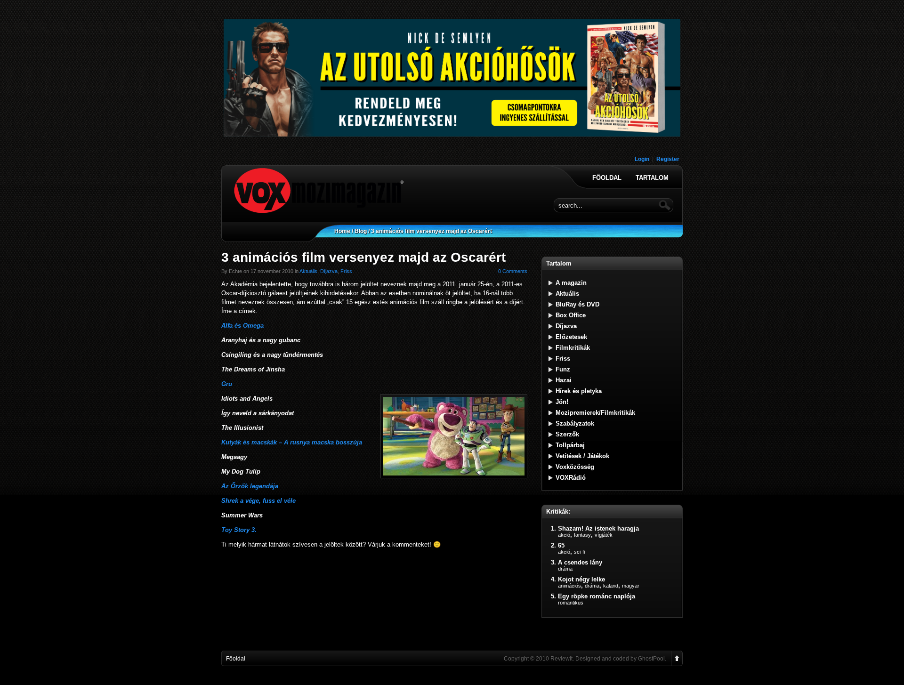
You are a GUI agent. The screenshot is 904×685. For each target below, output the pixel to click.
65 (561, 545)
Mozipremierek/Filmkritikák (595, 412)
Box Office (571, 315)
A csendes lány (580, 562)
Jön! (562, 401)
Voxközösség (575, 466)
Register (667, 159)
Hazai (564, 380)
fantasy (582, 535)
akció (564, 535)
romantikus (570, 602)
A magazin (571, 282)
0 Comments (512, 271)
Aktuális (308, 271)
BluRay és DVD (577, 304)
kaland (610, 585)
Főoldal (607, 178)
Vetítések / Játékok (582, 455)
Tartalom (652, 178)
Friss (346, 271)
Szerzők (567, 434)
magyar (630, 585)
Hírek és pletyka (579, 391)
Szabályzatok (575, 423)
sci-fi (579, 552)
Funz (563, 369)
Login (642, 159)
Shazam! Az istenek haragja (598, 528)
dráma (565, 569)
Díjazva (329, 271)
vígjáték (604, 535)
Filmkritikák (573, 347)
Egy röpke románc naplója (596, 596)
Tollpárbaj (570, 445)
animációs (569, 585)
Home (342, 231)
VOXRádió (571, 477)
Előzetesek (571, 336)
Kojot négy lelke (581, 579)
